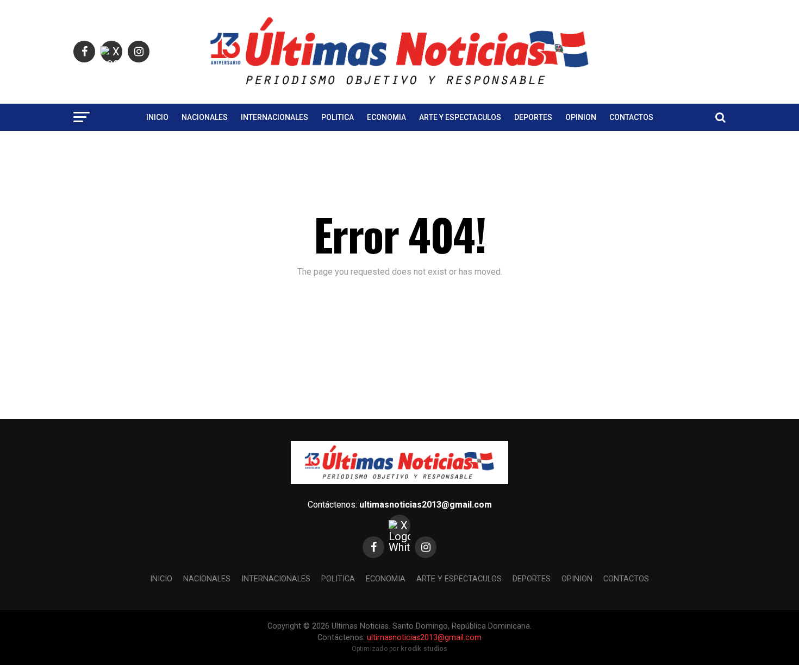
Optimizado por (400, 649)
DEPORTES (533, 117)
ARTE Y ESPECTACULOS (460, 117)
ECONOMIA (386, 117)
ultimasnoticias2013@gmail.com (425, 504)
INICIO (157, 117)
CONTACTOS (631, 117)
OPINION (580, 117)
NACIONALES (205, 117)
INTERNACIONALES (274, 117)
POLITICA (337, 117)
